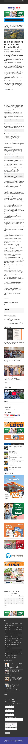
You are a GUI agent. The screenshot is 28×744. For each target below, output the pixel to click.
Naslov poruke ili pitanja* (10, 713)
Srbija (14, 315)
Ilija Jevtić (20, 632)
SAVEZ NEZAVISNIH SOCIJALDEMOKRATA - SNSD (13, 649)
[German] (12, 415)
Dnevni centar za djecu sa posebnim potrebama (13, 627)
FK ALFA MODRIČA (19, 629)
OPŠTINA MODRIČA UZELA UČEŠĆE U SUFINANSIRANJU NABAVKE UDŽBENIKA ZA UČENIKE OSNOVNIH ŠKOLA (16, 679)
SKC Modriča (7, 651)
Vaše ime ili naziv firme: (9, 705)
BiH (13, 623)
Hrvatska (15, 632)
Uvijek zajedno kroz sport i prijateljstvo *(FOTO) (14, 452)
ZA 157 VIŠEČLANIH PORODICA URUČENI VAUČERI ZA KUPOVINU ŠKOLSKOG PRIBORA (14, 360)
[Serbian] (19, 415)
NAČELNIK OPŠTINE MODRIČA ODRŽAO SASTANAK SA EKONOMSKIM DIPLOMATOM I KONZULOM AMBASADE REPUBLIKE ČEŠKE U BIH (13, 687)
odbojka (16, 640)
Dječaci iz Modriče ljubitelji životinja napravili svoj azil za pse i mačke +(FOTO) (15, 457)
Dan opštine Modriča (18, 623)
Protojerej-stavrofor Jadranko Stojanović (12, 646)
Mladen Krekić (19, 638)
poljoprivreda (7, 644)
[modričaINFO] (14, 9)
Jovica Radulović (14, 634)
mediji (11, 315)
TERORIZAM (19, 653)
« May (5, 607)
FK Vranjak (15, 631)
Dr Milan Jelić (7, 629)
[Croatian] (5, 415)
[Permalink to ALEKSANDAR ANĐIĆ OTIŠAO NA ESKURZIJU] (6, 470)
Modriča (6, 640)
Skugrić (12, 651)
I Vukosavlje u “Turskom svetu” (14, 323)
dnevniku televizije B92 (12, 219)
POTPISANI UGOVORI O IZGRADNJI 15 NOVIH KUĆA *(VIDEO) (16, 447)
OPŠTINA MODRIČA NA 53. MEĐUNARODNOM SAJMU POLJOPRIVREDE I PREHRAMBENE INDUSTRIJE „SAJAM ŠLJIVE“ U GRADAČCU (14, 379)
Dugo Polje (13, 629)
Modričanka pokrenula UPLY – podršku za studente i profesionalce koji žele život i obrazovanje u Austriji (14, 342)
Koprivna (14, 636)
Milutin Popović (8, 638)
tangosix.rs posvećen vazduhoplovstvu (13, 213)
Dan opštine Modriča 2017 (9, 625)
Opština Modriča (13, 642)
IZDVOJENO (15, 25)
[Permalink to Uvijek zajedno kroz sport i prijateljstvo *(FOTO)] (6, 454)
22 (19, 602)
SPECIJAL (10, 25)
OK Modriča (7, 642)
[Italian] (14, 415)
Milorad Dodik (19, 636)
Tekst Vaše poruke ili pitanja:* (11, 717)
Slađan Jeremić (17, 651)
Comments (20, 444)
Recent (14, 444)
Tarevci (15, 653)
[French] (10, 415)
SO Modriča (7, 653)
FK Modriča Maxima (8, 631)
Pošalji (7, 733)
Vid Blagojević (7, 655)
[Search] (23, 1)
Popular (7, 444)
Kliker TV (8, 298)
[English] (7, 415)
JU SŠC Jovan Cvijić (8, 636)
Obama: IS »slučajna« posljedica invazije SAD (13, 319)
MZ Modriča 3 (11, 640)
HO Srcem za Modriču (9, 632)
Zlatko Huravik (7, 657)
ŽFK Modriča (14, 657)
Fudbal (19, 631)
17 (5, 602)
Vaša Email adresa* (9, 709)
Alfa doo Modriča (8, 623)
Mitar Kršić (14, 638)
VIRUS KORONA (14, 655)
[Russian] (16, 415)
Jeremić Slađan (8, 634)
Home (7, 25)
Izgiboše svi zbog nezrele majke (15, 234)
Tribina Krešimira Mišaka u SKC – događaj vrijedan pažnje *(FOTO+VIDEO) (15, 463)
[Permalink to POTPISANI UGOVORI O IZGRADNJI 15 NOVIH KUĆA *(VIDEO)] (6, 449)
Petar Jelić (19, 642)
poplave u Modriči (14, 644)
